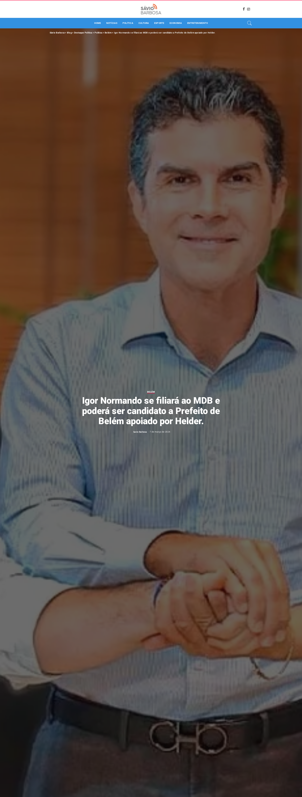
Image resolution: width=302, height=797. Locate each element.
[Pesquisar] (249, 23)
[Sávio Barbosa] (151, 9)
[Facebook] (243, 9)
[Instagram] (248, 9)
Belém (151, 392)
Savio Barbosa (140, 432)
